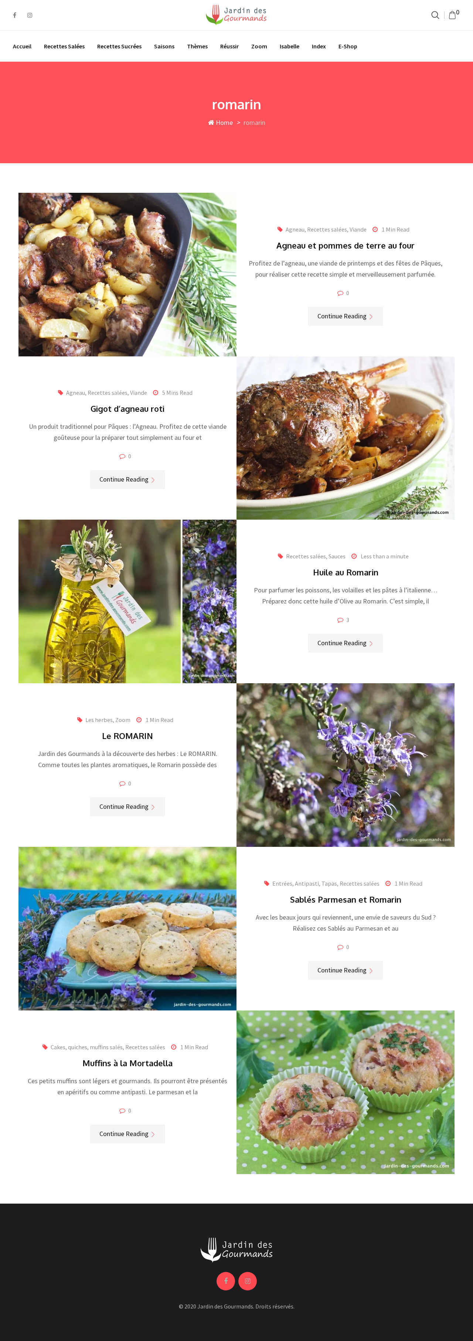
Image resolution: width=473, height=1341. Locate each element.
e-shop (347, 46)
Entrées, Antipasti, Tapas (304, 883)
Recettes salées (64, 46)
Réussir (229, 46)
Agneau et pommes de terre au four (345, 245)
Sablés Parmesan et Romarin (345, 899)
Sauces (337, 556)
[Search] (435, 15)
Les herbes (99, 719)
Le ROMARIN (127, 736)
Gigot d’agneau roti (127, 408)
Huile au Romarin (345, 572)
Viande (358, 229)
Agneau (295, 229)
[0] (452, 15)
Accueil (22, 46)
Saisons (164, 46)
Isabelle (289, 46)
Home (223, 122)
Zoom (259, 46)
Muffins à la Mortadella (127, 1063)
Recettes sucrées (119, 46)
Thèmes (197, 46)
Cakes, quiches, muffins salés (87, 1047)
